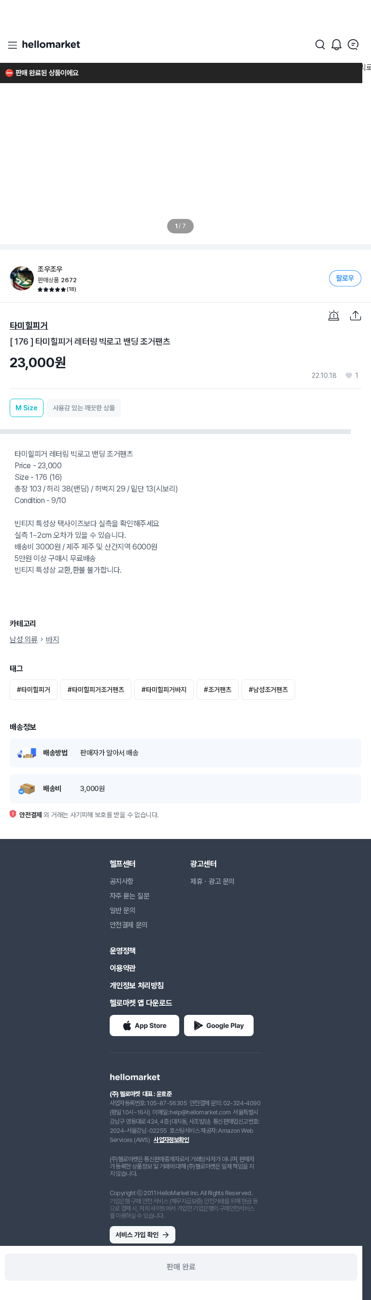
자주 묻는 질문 (130, 896)
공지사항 (122, 881)
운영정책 (123, 950)
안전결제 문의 (129, 925)
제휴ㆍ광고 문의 (212, 881)
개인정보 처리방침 (137, 985)
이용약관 (123, 968)
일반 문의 (123, 910)
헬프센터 (123, 863)
